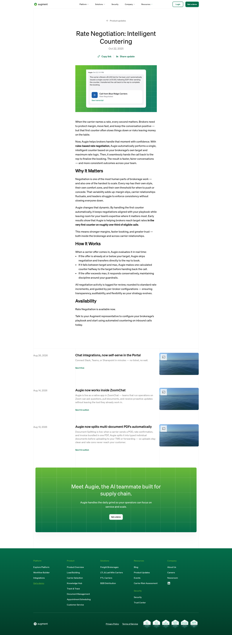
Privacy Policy (112, 623)
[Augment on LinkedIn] (169, 583)
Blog (136, 567)
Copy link (106, 56)
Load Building (73, 572)
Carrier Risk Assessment (145, 583)
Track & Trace (73, 588)
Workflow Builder (41, 572)
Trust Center (140, 602)
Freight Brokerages (109, 567)
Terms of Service (130, 623)
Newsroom (172, 577)
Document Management (78, 593)
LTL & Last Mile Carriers (111, 572)
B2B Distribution (108, 583)
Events (137, 577)
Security (115, 4)
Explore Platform (41, 567)
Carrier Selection (75, 577)
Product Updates (142, 572)
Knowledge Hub (74, 583)
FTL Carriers (106, 577)
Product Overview (75, 567)
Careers (171, 572)
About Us (171, 567)
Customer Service (75, 604)
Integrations (39, 577)
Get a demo (38, 583)
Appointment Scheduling (79, 599)
